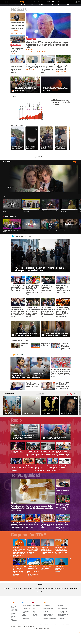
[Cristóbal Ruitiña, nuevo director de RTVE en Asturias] (61, 565)
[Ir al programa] (40, 178)
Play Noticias (40, 591)
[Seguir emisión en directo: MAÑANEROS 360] (31, 206)
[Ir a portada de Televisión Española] (26, 602)
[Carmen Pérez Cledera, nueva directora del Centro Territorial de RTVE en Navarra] (47, 547)
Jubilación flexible (58, 588)
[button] (1, 178)
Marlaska (66, 588)
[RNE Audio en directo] (8, 2)
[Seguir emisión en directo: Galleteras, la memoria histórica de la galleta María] (50, 206)
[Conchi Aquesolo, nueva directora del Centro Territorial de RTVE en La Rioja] (33, 546)
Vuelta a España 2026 (40, 588)
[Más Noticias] (40, 157)
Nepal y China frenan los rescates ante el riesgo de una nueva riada (63, 73)
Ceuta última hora (18, 588)
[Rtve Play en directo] (6, 2)
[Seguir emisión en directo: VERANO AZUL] (69, 206)
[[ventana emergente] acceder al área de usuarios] (76, 2)
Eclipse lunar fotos (8, 588)
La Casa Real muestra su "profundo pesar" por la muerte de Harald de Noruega (44, 53)
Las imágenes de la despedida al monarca (36, 51)
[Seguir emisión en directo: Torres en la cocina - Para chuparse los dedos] (50, 226)
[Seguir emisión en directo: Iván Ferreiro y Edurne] (31, 226)
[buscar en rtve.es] (79, 2)
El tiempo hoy (49, 588)
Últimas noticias (74, 588)
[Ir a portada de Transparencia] (57, 602)
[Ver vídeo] (12, 404)
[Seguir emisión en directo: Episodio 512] (69, 226)
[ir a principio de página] (80, 632)
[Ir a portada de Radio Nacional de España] (37, 602)
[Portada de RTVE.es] (22, 2)
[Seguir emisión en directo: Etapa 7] (12, 206)
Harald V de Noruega (28, 588)
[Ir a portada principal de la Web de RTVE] (15, 602)
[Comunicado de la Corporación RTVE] (47, 564)
